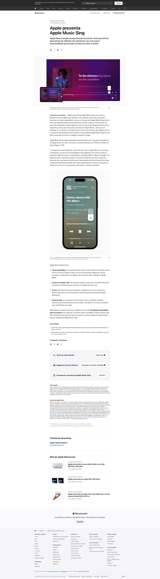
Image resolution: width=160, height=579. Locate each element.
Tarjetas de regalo (39, 558)
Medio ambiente (111, 541)
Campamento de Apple (76, 546)
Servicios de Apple (94, 13)
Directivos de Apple (112, 552)
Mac (36, 539)
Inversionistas (110, 557)
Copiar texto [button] (99, 355)
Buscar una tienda (75, 536)
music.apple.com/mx (59, 415)
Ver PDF (101, 375)
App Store (55, 564)
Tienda (36, 536)
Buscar (119, 13)
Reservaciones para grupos (78, 543)
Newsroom (39, 13)
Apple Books (56, 561)
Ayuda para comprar (76, 558)
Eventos (109, 563)
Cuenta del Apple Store (59, 539)
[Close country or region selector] (125, 3)
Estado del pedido (75, 555)
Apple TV (55, 550)
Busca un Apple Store (52, 571)
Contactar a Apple (111, 565)
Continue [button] (118, 3)
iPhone (36, 543)
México (123, 576)
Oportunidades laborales (113, 554)
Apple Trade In (74, 551)
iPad (36, 541)
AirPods (37, 548)
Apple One (55, 547)
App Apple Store (75, 548)
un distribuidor (63, 571)
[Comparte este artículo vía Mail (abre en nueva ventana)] (57, 50)
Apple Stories (106, 13)
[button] (97, 3)
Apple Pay (37, 566)
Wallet (36, 564)
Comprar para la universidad (96, 551)
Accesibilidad (110, 536)
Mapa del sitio (104, 576)
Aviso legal (96, 576)
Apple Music (56, 552)
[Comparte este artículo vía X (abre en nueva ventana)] (54, 50)
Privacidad (110, 543)
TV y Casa (37, 551)
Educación (110, 539)
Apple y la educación (94, 545)
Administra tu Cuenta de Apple (60, 536)
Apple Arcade (56, 554)
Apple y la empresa (94, 536)
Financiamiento (75, 553)
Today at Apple (75, 541)
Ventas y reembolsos (86, 576)
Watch (36, 546)
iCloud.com (56, 541)
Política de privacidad (74, 576)
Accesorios (37, 555)
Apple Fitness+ (56, 557)
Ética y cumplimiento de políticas (113, 560)
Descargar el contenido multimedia (93, 365)
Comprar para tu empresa (95, 539)
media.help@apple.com (57, 445)
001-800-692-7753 (83, 571)
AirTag (36, 553)
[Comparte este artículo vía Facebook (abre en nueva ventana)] (50, 50)
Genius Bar (74, 539)
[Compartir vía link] (61, 50)
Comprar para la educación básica (96, 548)
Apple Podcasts (57, 559)
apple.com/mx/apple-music (81, 418)
